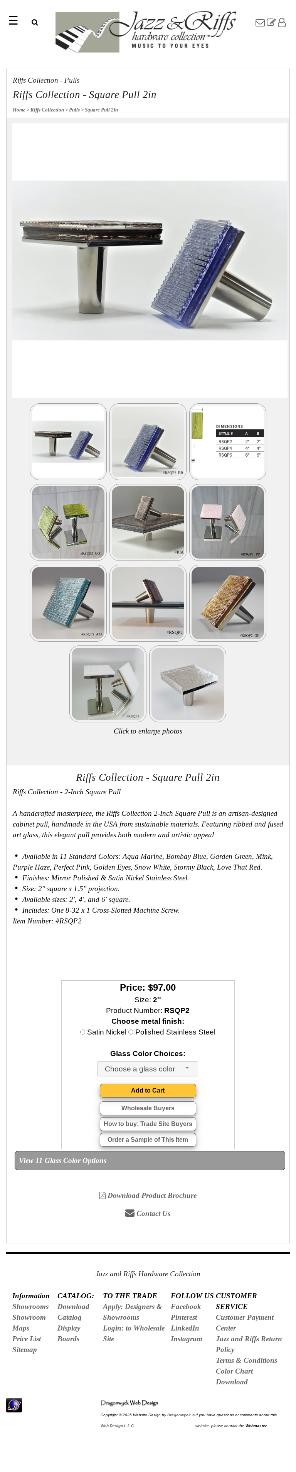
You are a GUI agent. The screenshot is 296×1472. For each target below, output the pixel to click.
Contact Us (152, 1213)
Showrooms (30, 1306)
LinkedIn (185, 1328)
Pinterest (184, 1317)
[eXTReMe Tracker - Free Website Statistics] (14, 1408)
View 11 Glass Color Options (62, 1160)
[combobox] (147, 1068)
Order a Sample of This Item (148, 1139)
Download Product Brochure (151, 1195)
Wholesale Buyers (148, 1108)
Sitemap (24, 1350)
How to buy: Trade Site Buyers (148, 1124)
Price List (26, 1339)
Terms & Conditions (246, 1360)
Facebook (186, 1306)
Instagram (186, 1339)
